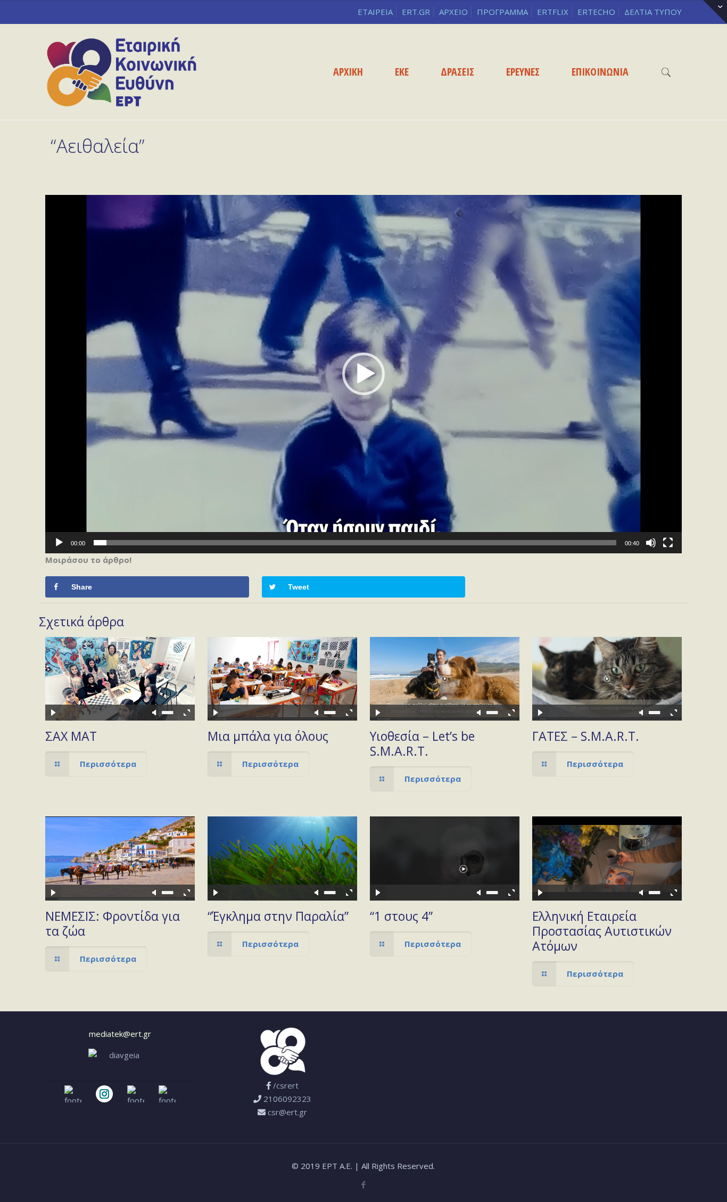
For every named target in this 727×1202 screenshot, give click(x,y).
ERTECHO (596, 11)
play (120, 662)
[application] (363, 374)
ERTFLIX (552, 11)
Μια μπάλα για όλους (268, 736)
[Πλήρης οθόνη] (668, 542)
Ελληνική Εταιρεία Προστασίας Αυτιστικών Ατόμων (602, 930)
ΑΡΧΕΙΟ (453, 11)
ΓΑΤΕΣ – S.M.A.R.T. (585, 736)
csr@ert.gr (287, 1112)
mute (155, 712)
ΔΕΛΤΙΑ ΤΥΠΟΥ (653, 11)
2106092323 (287, 1098)
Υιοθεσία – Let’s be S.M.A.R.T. (422, 743)
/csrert (286, 1085)
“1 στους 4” (401, 916)
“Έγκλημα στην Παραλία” (278, 916)
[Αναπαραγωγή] (59, 542)
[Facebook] (363, 1184)
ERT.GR (416, 11)
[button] (363, 374)
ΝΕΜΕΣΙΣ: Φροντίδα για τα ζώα (112, 923)
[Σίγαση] (651, 542)
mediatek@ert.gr (120, 1033)
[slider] (355, 542)
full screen (187, 713)
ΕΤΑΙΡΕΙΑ (375, 11)
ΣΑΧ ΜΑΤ (71, 736)
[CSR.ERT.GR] (121, 72)
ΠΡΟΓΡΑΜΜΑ (502, 11)
